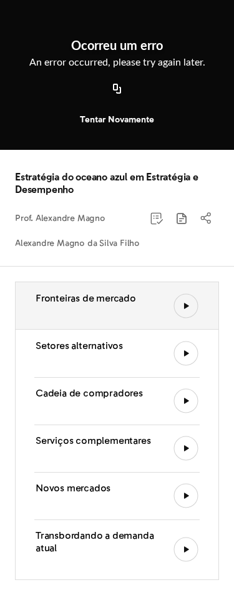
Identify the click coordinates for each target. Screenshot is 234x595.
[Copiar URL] (117, 89)
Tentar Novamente (117, 119)
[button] (181, 218)
